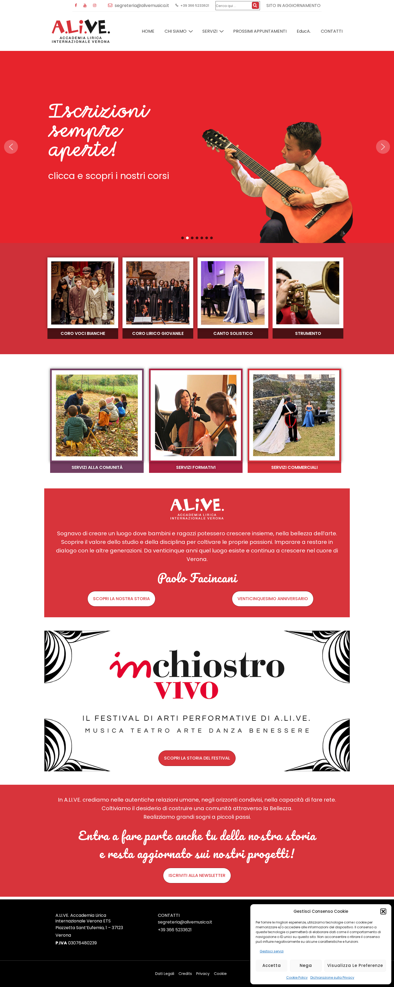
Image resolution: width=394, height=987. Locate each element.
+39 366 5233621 (175, 930)
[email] (111, 5)
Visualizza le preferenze (355, 965)
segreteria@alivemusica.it (185, 922)
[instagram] (95, 5)
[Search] (255, 5)
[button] (383, 911)
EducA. (304, 31)
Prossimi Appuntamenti (260, 31)
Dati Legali (164, 973)
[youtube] (86, 5)
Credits (185, 973)
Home (148, 31)
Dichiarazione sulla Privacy (332, 977)
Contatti (332, 31)
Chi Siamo (176, 31)
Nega (306, 965)
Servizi (209, 31)
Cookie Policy (297, 977)
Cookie (220, 973)
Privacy (203, 973)
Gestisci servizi (272, 951)
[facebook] (77, 5)
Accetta (271, 965)
